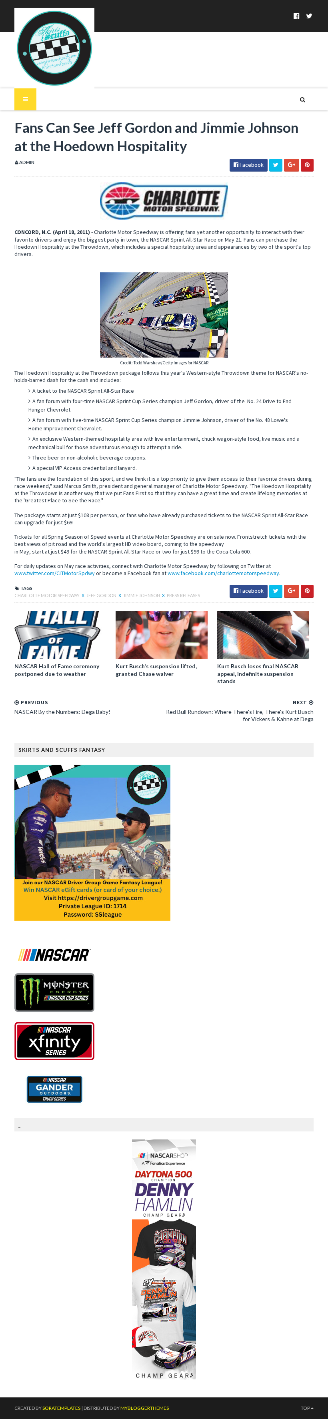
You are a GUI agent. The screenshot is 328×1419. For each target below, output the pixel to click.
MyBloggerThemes (144, 1408)
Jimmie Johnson (142, 595)
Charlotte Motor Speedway (47, 595)
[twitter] (309, 15)
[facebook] (296, 15)
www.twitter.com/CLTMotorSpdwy (54, 573)
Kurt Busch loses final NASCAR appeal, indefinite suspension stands (257, 673)
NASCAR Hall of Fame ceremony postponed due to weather (56, 670)
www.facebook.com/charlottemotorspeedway (223, 573)
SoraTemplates (61, 1408)
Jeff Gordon (101, 595)
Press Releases (183, 595)
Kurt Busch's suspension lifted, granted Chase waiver (156, 670)
